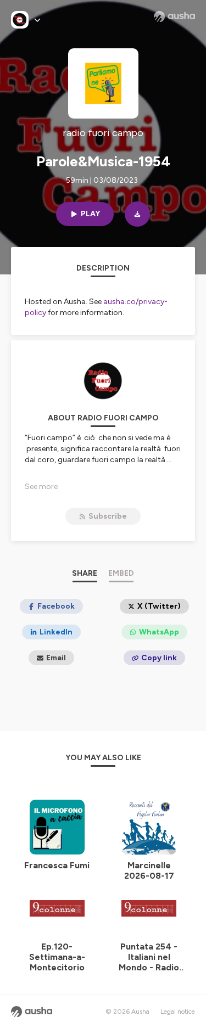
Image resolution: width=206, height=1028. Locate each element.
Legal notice (177, 1011)
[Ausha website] (174, 16)
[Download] (137, 214)
